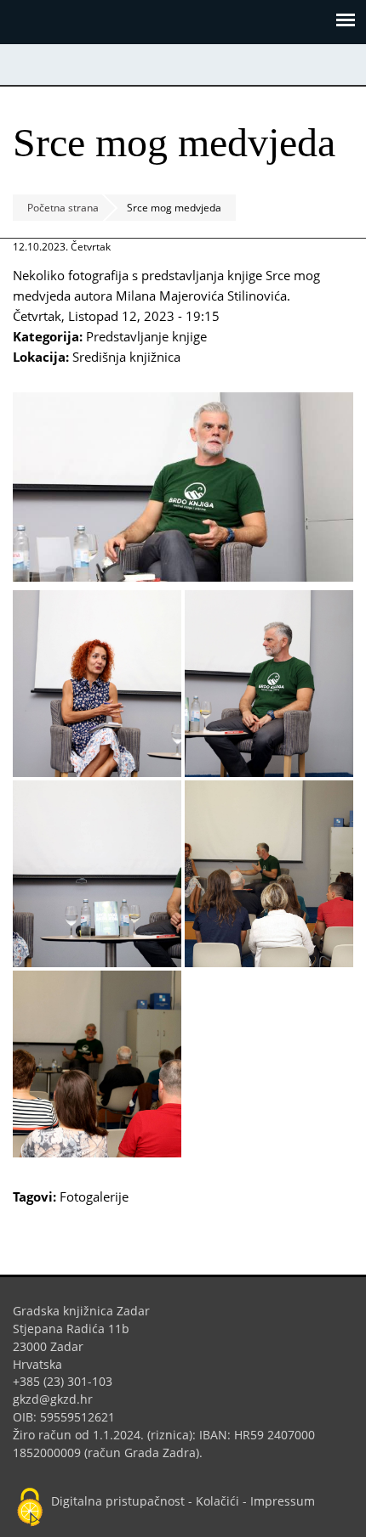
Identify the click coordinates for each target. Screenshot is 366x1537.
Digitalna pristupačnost (118, 1501)
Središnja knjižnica (126, 356)
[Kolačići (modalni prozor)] (30, 1508)
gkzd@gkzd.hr (59, 1399)
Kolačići (217, 1501)
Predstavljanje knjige (146, 336)
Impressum (282, 1501)
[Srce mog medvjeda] (183, 576)
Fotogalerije (94, 1196)
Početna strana (63, 207)
